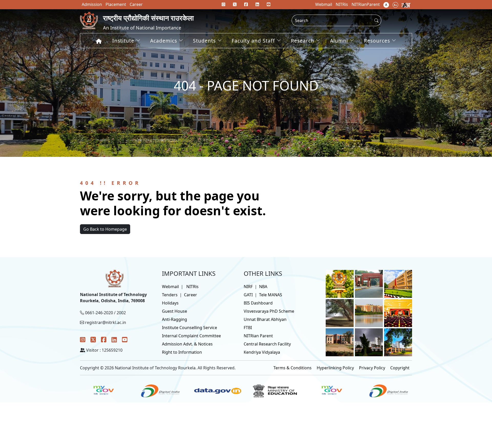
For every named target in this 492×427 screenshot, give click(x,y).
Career (190, 295)
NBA (263, 286)
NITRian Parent (258, 336)
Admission (92, 4)
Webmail (170, 286)
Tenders (170, 295)
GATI (248, 295)
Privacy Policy (372, 368)
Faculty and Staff (253, 40)
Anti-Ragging (174, 319)
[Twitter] (93, 339)
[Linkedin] (257, 4)
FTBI (248, 327)
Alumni (339, 40)
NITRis (192, 286)
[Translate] (406, 4)
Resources (377, 40)
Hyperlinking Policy (335, 368)
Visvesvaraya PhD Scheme (269, 311)
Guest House (174, 311)
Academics (163, 40)
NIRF (248, 286)
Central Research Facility (267, 344)
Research (302, 40)
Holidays (170, 303)
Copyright (399, 368)
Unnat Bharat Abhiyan (265, 319)
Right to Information (182, 352)
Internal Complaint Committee (191, 336)
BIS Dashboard (258, 303)
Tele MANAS (270, 295)
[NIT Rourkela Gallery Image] (340, 283)
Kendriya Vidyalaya (262, 352)
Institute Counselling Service (189, 327)
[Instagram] (82, 339)
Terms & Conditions (292, 368)
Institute (123, 40)
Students (204, 40)
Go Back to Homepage (105, 229)
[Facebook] (103, 339)
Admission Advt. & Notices (187, 344)
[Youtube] (268, 4)
